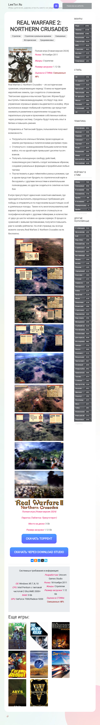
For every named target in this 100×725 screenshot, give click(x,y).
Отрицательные (82, 205)
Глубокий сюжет (82, 326)
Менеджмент (82, 322)
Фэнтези (82, 132)
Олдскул (82, 396)
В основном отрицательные (82, 202)
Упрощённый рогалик (82, 271)
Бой (82, 236)
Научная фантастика (82, 144)
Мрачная (82, 392)
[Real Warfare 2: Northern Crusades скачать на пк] (39, 309)
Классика (82, 275)
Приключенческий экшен (82, 373)
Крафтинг (82, 294)
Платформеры (82, 330)
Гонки (82, 57)
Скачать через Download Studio (39, 552)
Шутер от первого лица (82, 385)
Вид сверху (82, 318)
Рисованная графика (82, 287)
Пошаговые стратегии (82, 420)
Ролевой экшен (82, 244)
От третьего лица (82, 96)
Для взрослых (82, 337)
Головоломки (82, 334)
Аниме (82, 85)
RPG (82, 45)
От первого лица (82, 81)
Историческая (30, 40)
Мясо (82, 404)
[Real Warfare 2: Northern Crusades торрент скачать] (39, 280)
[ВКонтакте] (32, 560)
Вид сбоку (82, 240)
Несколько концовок (82, 252)
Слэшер (82, 279)
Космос (82, 263)
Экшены (82, 30)
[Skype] (45, 560)
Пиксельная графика (82, 93)
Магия (82, 298)
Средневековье (47, 40)
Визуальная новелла (82, 357)
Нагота (82, 349)
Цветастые (82, 89)
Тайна (82, 408)
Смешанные (60, 36)
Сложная (82, 380)
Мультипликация (82, 232)
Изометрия (82, 306)
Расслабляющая (82, 163)
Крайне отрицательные (82, 210)
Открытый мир (82, 369)
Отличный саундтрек (82, 365)
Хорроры (82, 136)
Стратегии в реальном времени (38, 36)
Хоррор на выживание (82, 283)
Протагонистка (82, 361)
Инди (82, 26)
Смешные (82, 140)
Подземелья (82, 314)
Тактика (82, 377)
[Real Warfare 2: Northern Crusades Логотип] (39, 504)
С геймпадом (82, 228)
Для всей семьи (82, 159)
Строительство (82, 248)
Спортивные (82, 61)
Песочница (82, 400)
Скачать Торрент (39, 538)
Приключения (82, 34)
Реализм (82, 104)
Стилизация (82, 108)
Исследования (82, 341)
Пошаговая (82, 302)
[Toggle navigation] (56, 6)
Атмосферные (82, 128)
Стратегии (16, 36)
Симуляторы (82, 41)
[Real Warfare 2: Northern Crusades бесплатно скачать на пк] (39, 252)
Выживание (82, 151)
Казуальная (82, 37)
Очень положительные (82, 182)
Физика (82, 259)
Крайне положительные (82, 198)
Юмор (82, 155)
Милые (82, 100)
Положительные (82, 194)
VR (82, 112)
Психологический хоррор (82, 412)
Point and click (82, 416)
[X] (42, 560)
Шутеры (82, 53)
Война (82, 291)
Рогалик (82, 267)
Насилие (82, 388)
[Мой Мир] (39, 560)
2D (82, 77)
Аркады (82, 345)
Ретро (82, 148)
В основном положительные (82, 190)
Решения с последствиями (82, 353)
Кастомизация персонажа (82, 256)
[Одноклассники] (35, 560)
